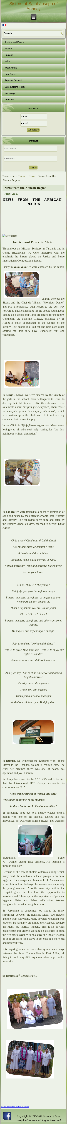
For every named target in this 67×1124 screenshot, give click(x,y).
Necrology (10, 93)
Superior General (13, 80)
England (9, 55)
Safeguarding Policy (15, 87)
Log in (33, 167)
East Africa (10, 74)
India (7, 61)
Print (7, 194)
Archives (9, 99)
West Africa (11, 67)
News (32, 176)
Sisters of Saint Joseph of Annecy (33, 6)
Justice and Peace (14, 42)
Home (22, 176)
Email (15, 194)
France (8, 48)
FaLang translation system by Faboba (15, 1107)
